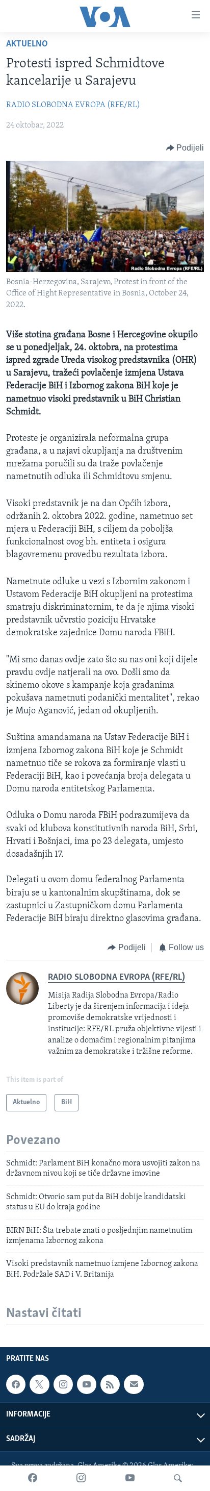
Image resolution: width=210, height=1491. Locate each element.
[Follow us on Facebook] (15, 1384)
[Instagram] (81, 1478)
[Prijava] (133, 1384)
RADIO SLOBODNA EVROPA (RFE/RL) (73, 105)
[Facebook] (32, 1478)
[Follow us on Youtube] (86, 1384)
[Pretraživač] (178, 1478)
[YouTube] (130, 1478)
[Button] (185, 148)
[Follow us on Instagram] (63, 1384)
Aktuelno (27, 44)
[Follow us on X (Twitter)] (39, 1384)
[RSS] (110, 1384)
